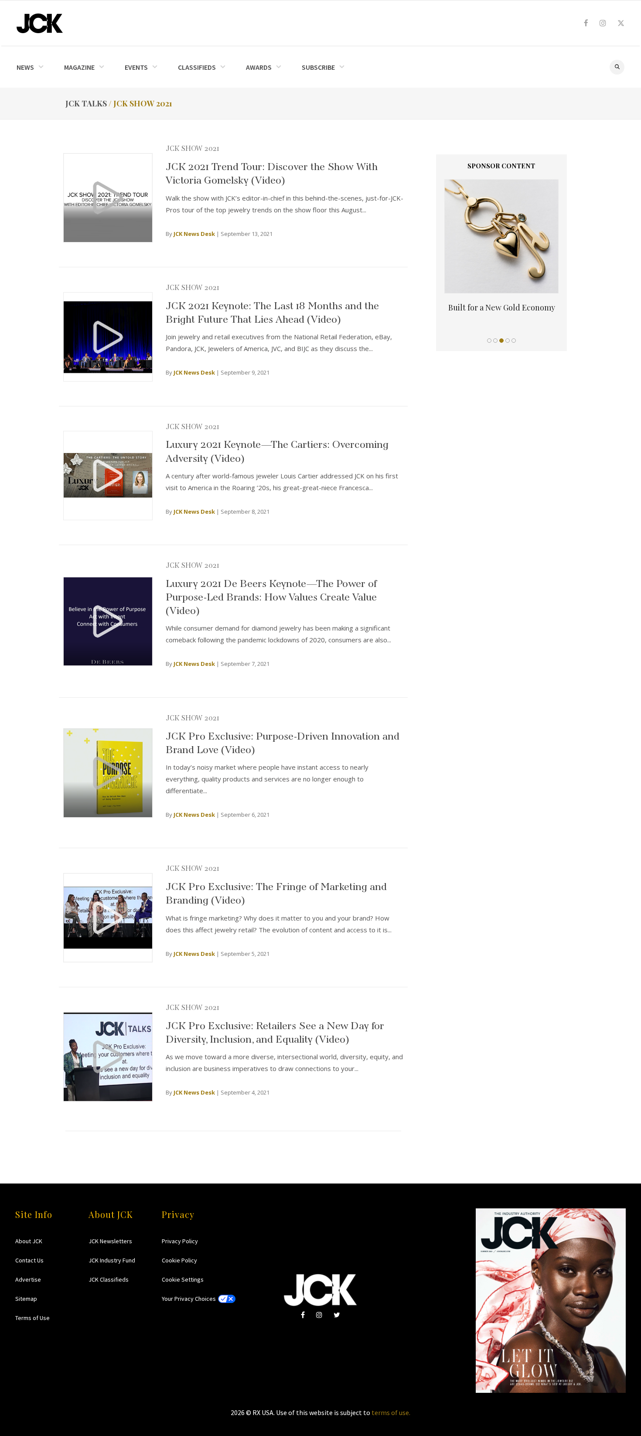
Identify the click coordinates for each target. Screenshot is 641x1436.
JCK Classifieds (109, 1279)
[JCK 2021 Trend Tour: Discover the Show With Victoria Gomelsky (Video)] (108, 197)
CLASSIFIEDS (197, 67)
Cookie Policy (179, 1260)
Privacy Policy (180, 1241)
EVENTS (136, 67)
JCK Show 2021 (192, 147)
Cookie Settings (183, 1279)
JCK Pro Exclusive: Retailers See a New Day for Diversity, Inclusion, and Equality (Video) (275, 1031)
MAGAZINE (79, 67)
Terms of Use (32, 1318)
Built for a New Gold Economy (501, 307)
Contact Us (29, 1260)
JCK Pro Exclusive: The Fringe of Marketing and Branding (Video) (276, 892)
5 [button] (513, 340)
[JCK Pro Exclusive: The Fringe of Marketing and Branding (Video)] (108, 917)
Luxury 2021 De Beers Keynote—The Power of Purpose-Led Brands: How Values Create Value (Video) (271, 595)
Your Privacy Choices (189, 1299)
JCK (40, 23)
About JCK (28, 1241)
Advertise (28, 1279)
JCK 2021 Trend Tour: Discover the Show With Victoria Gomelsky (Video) (272, 172)
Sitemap (26, 1299)
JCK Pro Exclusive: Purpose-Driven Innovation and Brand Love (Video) (282, 741)
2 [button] (495, 340)
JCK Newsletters (110, 1241)
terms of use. (391, 1412)
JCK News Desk (194, 234)
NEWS (25, 67)
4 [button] (507, 340)
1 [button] (489, 340)
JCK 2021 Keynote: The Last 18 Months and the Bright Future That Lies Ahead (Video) (272, 311)
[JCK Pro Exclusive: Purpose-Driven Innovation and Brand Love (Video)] (108, 773)
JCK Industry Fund (112, 1260)
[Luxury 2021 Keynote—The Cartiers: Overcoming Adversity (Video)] (108, 475)
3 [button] (501, 340)
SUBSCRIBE (318, 67)
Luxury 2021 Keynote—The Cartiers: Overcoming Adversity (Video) (277, 450)
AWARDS (259, 67)
